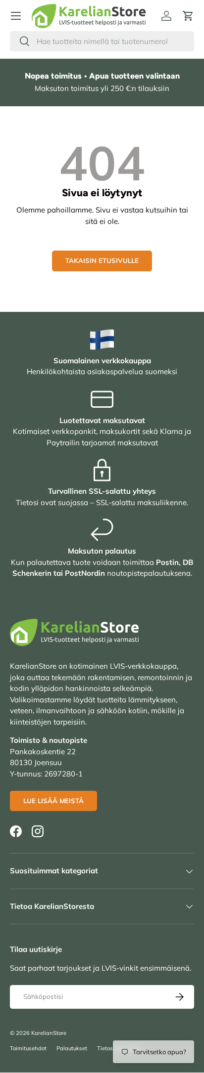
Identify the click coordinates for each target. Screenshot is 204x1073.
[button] (188, 16)
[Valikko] (16, 16)
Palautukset (71, 1048)
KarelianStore (48, 1033)
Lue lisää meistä (53, 801)
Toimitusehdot (28, 1048)
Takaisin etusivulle (102, 260)
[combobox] (102, 41)
